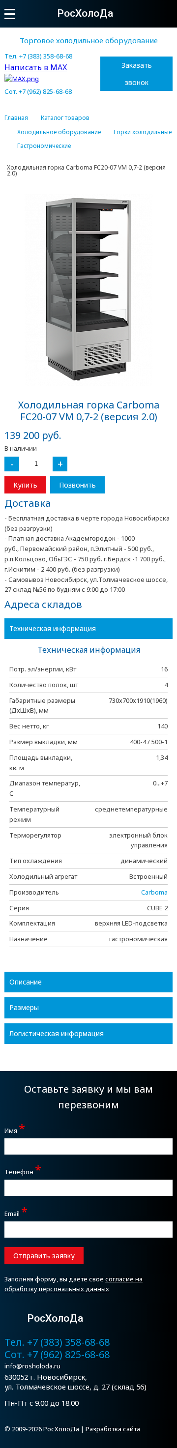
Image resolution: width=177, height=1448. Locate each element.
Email (16, 1212)
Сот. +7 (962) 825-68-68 (38, 91)
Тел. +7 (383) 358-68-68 (38, 56)
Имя (14, 1129)
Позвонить (77, 485)
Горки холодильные (143, 132)
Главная (16, 118)
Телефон (22, 1170)
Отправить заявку (44, 1255)
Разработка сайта (113, 1428)
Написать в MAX (35, 67)
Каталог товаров (65, 118)
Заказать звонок (136, 73)
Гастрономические (44, 146)
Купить (25, 485)
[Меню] (9, 14)
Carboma (154, 892)
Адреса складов (43, 604)
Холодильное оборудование (59, 132)
